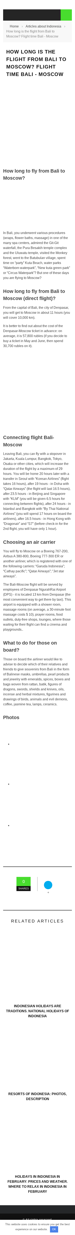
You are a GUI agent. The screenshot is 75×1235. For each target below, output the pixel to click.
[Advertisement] (37, 122)
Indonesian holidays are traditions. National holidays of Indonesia (37, 1011)
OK (54, 1229)
